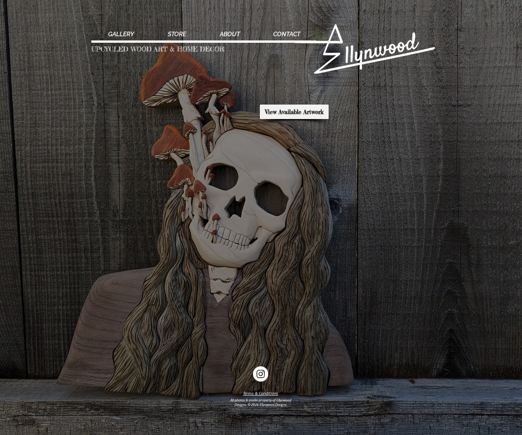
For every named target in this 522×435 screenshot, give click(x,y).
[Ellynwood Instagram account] (260, 374)
